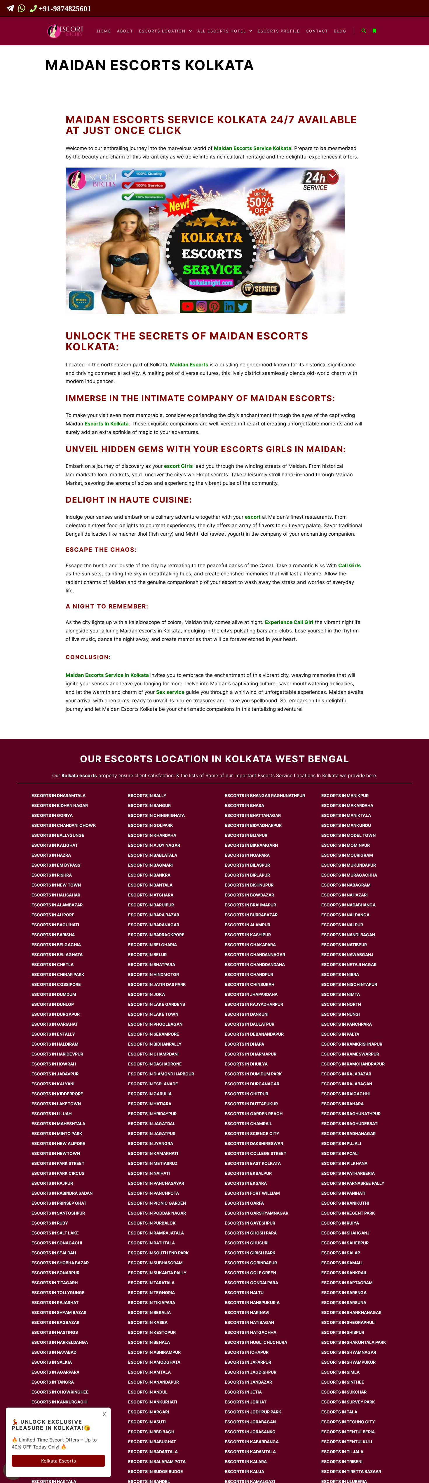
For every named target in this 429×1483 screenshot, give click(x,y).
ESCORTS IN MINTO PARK (57, 1133)
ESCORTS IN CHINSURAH (249, 984)
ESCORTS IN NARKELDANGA (60, 1342)
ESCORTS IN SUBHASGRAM (155, 1262)
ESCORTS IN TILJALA (342, 1451)
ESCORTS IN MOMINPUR (345, 845)
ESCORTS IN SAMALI (341, 1262)
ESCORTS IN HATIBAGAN (249, 1322)
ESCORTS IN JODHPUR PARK (253, 1411)
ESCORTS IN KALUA (244, 1471)
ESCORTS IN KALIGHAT (55, 845)
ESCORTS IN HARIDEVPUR (57, 1053)
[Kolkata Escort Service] (65, 31)
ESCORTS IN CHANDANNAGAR (255, 954)
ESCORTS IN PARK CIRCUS (58, 1173)
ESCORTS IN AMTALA (149, 1372)
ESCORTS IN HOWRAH (54, 1063)
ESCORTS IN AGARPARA (55, 1372)
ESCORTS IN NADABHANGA (348, 904)
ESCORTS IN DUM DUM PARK (253, 1073)
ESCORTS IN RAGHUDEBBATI (350, 1123)
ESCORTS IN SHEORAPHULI (348, 1322)
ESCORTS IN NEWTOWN (56, 1153)
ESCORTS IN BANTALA (150, 884)
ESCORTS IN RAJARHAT (55, 1302)
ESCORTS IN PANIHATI (343, 1193)
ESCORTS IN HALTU (244, 1292)
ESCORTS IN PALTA (340, 1034)
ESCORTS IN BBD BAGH (151, 1431)
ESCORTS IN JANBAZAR (248, 1381)
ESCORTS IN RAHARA (342, 1103)
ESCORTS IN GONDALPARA (251, 1282)
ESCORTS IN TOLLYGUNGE (58, 1292)
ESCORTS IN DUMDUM (54, 994)
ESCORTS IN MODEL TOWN (348, 835)
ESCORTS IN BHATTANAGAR (253, 815)
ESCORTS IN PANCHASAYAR (156, 1183)
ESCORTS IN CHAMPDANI (153, 1053)
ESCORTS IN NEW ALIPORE (58, 1143)
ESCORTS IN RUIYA (340, 1222)
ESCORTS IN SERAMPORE (153, 1034)
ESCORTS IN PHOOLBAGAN (155, 1024)
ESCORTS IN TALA (339, 1411)
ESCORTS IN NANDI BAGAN (348, 934)
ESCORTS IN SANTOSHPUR (58, 1212)
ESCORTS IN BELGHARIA (152, 944)
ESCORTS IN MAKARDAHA (347, 805)
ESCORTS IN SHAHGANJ (345, 1232)
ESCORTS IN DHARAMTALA (59, 795)
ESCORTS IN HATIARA (149, 1103)
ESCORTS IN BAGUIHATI (55, 924)
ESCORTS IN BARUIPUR (151, 904)
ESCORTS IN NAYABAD (54, 1352)
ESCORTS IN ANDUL (148, 1391)
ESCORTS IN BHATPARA (151, 964)
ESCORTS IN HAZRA (51, 855)
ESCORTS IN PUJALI (341, 1143)
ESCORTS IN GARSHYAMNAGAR (256, 1212)
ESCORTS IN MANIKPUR (345, 795)
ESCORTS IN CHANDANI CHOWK (64, 825)
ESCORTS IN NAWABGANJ (347, 954)
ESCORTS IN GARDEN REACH (253, 1113)
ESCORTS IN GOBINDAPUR (251, 1262)
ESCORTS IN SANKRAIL (344, 1272)
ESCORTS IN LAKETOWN (56, 1103)
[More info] (374, 31)
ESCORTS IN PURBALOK (152, 1222)
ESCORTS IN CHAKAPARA (250, 944)
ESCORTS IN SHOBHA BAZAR (60, 1262)
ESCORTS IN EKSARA (246, 1183)
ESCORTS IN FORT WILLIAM (252, 1193)
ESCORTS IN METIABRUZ (152, 1163)
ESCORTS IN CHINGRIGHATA (156, 815)
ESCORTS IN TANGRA (53, 1381)
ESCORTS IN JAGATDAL (151, 1123)
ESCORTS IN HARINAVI (247, 1312)
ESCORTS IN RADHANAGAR (348, 1133)
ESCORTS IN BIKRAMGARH (251, 845)
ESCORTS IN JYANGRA (150, 1143)
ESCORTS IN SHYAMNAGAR (348, 1352)
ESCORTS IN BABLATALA (152, 855)
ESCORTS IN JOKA (146, 994)
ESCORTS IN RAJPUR (52, 1183)
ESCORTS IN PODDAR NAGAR (157, 1212)
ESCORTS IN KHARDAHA (152, 835)
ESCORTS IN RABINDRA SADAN (62, 1193)
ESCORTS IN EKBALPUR (248, 1173)
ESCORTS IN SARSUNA (343, 1302)
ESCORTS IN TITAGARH (55, 1282)
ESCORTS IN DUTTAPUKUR (251, 1103)
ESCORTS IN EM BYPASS (56, 865)
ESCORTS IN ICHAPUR (246, 1352)
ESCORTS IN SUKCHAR (344, 1391)
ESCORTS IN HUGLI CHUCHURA (256, 1342)
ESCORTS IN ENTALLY (53, 1034)
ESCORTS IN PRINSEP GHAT (59, 1203)
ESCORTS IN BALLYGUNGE (58, 835)
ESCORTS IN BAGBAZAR (55, 1322)
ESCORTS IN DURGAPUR (56, 1014)
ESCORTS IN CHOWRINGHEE (60, 1391)
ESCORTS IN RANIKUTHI (345, 1203)
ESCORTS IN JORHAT (245, 1401)
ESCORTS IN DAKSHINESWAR (254, 1143)
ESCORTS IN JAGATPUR (151, 1133)
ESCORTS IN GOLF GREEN (250, 1272)
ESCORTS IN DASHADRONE (155, 1063)
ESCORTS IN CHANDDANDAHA (255, 964)
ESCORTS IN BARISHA (53, 934)
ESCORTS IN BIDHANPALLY (155, 1043)
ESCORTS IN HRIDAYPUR (152, 1113)
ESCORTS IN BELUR (147, 954)
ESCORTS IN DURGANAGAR (252, 1083)
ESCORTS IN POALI (340, 1153)
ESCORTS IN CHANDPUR (249, 974)
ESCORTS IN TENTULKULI (346, 1441)
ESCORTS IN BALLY (147, 795)
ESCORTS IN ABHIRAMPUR (154, 1352)
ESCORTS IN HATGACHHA (250, 1332)
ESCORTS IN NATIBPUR (344, 944)
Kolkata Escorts (58, 1461)
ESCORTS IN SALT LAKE (55, 1232)
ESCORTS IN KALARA (246, 1461)
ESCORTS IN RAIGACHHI (345, 1093)
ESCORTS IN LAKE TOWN (153, 1014)
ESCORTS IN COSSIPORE (56, 984)
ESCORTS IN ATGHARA (150, 894)
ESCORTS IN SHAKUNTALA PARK (353, 1342)
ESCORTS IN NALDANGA (345, 914)
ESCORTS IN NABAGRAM (346, 884)
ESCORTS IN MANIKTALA (346, 815)
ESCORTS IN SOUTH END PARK (158, 1252)
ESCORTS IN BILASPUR (247, 865)
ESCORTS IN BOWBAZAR (249, 894)
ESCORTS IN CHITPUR (246, 1093)
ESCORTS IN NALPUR (342, 924)
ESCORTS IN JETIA (243, 1391)
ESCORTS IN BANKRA (149, 874)
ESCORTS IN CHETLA (53, 964)
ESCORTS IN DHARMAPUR (250, 1053)
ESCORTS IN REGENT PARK (348, 1212)
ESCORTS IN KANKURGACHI (60, 1401)
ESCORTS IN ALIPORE (53, 914)
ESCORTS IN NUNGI (340, 1014)
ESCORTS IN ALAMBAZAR (57, 904)
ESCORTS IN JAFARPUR (248, 1362)
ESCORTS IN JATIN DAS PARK (157, 984)
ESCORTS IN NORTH (341, 1004)
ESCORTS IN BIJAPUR (246, 835)
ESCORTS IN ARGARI (148, 1411)
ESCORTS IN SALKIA (52, 1362)
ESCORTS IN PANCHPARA (346, 1024)
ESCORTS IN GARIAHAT (55, 1024)
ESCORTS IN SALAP (340, 1252)
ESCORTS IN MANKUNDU (346, 825)
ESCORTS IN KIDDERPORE (57, 1093)
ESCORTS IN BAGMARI (150, 865)
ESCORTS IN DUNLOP (53, 1004)
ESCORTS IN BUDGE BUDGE (155, 1471)
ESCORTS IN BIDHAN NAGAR (60, 805)
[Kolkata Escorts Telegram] (12, 9)
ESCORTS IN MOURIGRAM (347, 855)
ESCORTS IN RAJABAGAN (346, 1083)
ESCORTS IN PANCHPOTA (153, 1193)
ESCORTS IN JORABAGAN (250, 1421)
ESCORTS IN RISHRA (52, 874)
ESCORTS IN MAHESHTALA (58, 1123)
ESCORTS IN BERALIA (149, 1312)
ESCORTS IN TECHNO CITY (348, 1421)
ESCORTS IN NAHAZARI (344, 894)
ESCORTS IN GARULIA (150, 1093)
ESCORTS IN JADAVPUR (55, 1073)
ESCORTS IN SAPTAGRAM (347, 1282)
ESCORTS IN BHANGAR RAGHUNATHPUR (265, 795)
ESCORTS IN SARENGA (344, 1292)
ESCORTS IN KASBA (148, 1322)
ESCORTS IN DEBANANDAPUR (254, 1034)
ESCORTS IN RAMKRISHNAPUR (351, 1043)
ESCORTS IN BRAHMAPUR (250, 904)
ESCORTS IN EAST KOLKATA (253, 1163)
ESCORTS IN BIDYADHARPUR (253, 825)
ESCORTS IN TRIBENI (341, 1461)
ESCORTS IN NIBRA (340, 974)
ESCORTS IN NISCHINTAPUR (349, 984)
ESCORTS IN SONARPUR (55, 1272)
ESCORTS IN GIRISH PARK (250, 1252)
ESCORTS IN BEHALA (149, 1342)
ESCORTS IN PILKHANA (344, 1163)
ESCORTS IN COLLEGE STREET (255, 1153)
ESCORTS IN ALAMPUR (247, 924)
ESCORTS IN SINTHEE (342, 1381)
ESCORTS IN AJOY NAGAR (154, 845)
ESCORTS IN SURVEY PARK (348, 1401)
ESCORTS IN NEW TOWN (56, 884)
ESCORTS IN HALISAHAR (56, 894)
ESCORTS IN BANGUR (149, 805)
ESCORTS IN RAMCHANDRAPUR (353, 1063)
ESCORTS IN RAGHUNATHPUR (351, 1113)
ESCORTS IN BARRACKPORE (156, 934)
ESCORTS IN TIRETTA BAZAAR (351, 1471)
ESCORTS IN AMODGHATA (154, 1362)
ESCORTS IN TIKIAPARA (151, 1302)
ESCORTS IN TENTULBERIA (348, 1431)
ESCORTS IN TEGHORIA (151, 1292)
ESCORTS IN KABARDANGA (252, 1441)
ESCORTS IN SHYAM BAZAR (59, 1312)
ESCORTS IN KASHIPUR (248, 934)
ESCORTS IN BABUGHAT (152, 1441)
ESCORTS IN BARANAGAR (153, 924)
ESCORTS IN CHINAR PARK (58, 974)
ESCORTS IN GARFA (244, 1203)
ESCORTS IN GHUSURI (246, 1242)
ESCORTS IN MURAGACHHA (349, 874)
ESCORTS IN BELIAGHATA (57, 954)
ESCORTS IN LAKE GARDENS (156, 1004)
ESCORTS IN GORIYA (52, 815)
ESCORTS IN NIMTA (340, 994)
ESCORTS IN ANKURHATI (152, 1401)
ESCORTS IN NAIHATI (149, 1173)
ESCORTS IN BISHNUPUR (249, 884)
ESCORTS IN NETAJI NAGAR (348, 964)
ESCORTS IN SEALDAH (54, 1252)
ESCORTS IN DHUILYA (246, 1063)
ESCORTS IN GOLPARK (150, 825)
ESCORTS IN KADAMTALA (250, 1451)
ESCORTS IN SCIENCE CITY (252, 1133)
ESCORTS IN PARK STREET (58, 1163)
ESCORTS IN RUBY (50, 1222)
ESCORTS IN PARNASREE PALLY (352, 1183)
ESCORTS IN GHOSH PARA (251, 1232)
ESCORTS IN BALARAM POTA (157, 1461)
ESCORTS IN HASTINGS (55, 1332)
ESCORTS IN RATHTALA (151, 1242)
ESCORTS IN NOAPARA (247, 855)
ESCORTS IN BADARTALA (153, 1451)
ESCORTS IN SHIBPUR (342, 1332)
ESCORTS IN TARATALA (151, 1282)
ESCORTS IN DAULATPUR (249, 1024)
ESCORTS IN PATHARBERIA (348, 1173)
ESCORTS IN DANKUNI (246, 1014)
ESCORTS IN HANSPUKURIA (252, 1302)
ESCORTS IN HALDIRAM (55, 1043)
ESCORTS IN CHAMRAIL (248, 1123)
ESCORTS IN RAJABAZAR (346, 1073)
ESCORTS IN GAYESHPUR (250, 1222)
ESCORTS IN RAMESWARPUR (350, 1053)
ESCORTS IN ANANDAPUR (153, 1381)
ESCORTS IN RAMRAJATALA (156, 1232)
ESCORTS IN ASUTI (147, 1421)
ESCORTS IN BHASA (244, 805)
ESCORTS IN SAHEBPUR (345, 1242)
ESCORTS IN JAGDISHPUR (250, 1372)
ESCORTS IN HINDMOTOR (153, 974)
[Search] (363, 31)
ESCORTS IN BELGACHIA (56, 944)
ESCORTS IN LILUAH (52, 1113)
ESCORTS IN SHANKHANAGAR (351, 1312)
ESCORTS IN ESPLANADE (153, 1083)
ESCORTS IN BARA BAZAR (153, 914)
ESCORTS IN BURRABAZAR (251, 914)
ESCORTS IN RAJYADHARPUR (254, 1004)
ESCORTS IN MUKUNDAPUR (348, 865)
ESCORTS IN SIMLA (340, 1372)
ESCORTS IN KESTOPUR (152, 1332)
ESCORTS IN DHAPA (244, 1043)
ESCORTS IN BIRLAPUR (247, 874)
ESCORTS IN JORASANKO (250, 1431)
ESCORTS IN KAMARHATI (153, 1153)
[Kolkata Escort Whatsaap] (22, 9)
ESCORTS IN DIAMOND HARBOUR (161, 1073)
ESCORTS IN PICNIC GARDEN (157, 1203)
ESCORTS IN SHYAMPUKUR (348, 1362)
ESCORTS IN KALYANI (53, 1083)
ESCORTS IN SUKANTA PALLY (157, 1272)
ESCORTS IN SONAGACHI (57, 1242)
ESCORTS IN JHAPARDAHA (251, 994)
